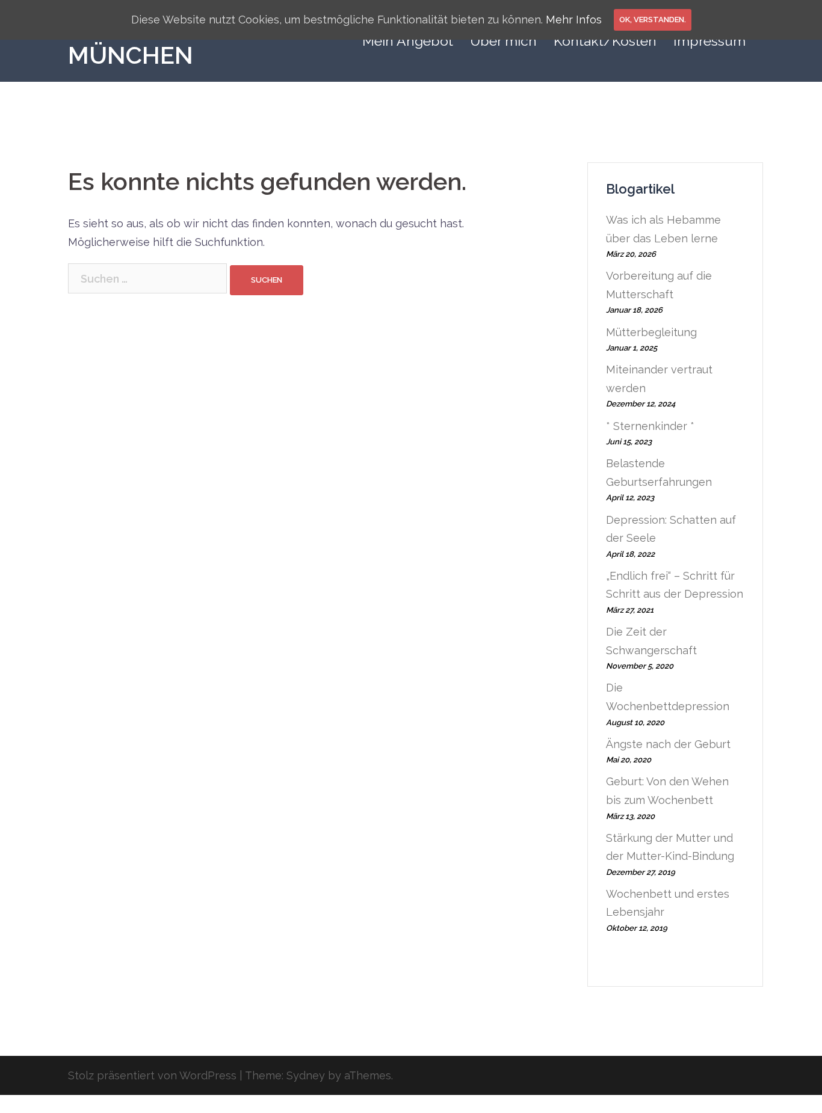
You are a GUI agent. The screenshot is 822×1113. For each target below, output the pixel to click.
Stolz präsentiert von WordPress (152, 1075)
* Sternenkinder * (650, 426)
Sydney (305, 1075)
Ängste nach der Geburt (668, 744)
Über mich (503, 40)
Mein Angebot (407, 40)
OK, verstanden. (652, 19)
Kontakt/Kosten (605, 40)
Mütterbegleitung (651, 332)
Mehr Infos (574, 19)
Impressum (709, 40)
